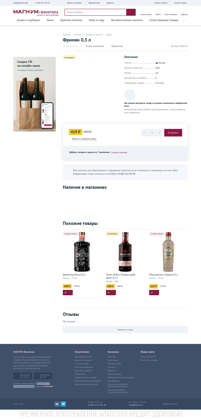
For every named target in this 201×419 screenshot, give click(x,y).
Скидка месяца (70, 234)
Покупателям (82, 352)
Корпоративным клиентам (86, 384)
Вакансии (112, 370)
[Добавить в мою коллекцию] (99, 232)
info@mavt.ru (136, 405)
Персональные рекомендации (88, 381)
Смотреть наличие (119, 152)
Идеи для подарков (83, 370)
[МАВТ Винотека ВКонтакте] (57, 404)
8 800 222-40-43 (43, 3)
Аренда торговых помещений (121, 377)
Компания (113, 352)
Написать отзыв (125, 329)
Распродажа (69, 58)
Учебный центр (114, 374)
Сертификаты (113, 381)
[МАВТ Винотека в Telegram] (63, 404)
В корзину (173, 132)
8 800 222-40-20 (127, 173)
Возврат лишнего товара (85, 377)
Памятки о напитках (149, 360)
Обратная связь (114, 363)
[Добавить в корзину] (68, 292)
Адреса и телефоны (83, 360)
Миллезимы (80, 374)
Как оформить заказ (83, 357)
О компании (113, 360)
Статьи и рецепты (148, 357)
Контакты (112, 367)
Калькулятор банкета (84, 367)
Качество (112, 357)
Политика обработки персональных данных (118, 391)
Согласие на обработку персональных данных (118, 385)
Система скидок (81, 363)
